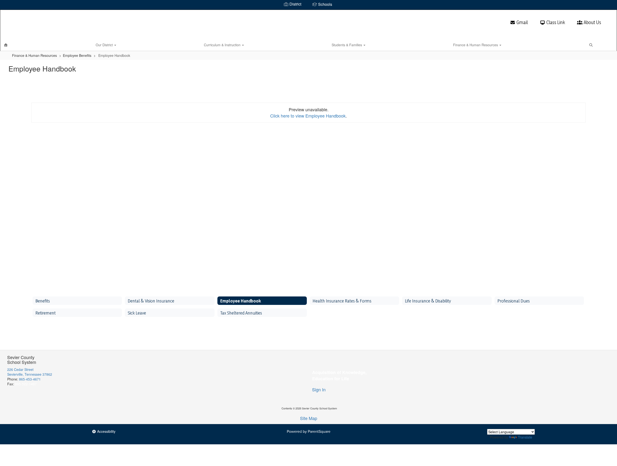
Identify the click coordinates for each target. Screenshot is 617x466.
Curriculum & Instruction (222, 44)
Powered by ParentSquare (308, 431)
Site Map (308, 418)
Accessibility (105, 431)
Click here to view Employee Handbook (308, 115)
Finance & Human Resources (476, 44)
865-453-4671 (30, 379)
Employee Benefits (77, 55)
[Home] (6, 45)
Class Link (555, 22)
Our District (105, 44)
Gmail (522, 22)
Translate (525, 437)
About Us (592, 22)
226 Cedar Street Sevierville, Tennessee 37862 (29, 372)
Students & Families (347, 44)
